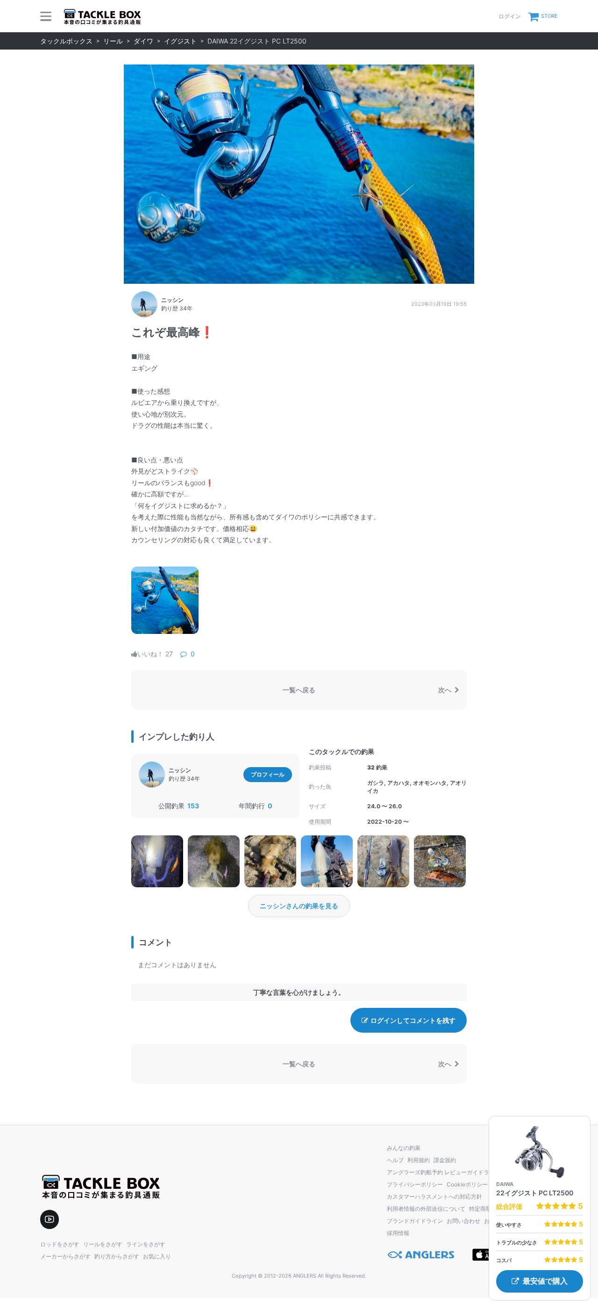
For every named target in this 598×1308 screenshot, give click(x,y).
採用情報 (398, 1232)
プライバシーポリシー (415, 1184)
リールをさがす (102, 1244)
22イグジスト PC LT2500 (534, 1193)
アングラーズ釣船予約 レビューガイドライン (443, 1172)
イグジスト (180, 41)
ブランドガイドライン (415, 1220)
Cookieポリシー (467, 1184)
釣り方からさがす (116, 1256)
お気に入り (157, 1256)
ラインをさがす (145, 1244)
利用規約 (418, 1160)
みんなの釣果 (403, 1147)
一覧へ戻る (299, 690)
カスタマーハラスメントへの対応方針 (434, 1196)
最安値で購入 (545, 1281)
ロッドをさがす (59, 1244)
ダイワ (143, 41)
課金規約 (445, 1160)
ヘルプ (395, 1160)
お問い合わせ (463, 1220)
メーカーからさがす (65, 1256)
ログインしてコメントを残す (413, 1020)
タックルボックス (66, 41)
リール (113, 41)
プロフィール (268, 774)
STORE (549, 16)
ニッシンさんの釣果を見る (299, 906)
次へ (445, 690)
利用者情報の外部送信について (426, 1208)
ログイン (509, 16)
